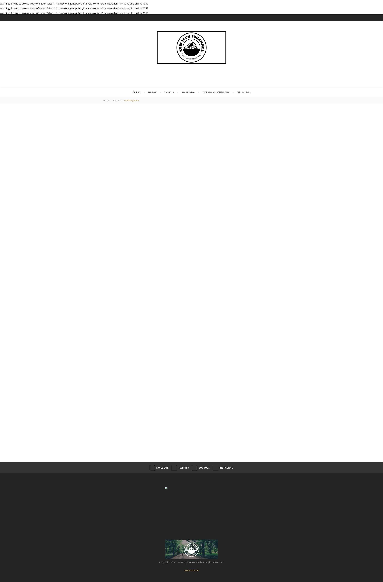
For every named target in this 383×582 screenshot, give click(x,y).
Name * (107, 397)
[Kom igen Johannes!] (191, 47)
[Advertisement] (166, 281)
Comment (108, 353)
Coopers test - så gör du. (260, 213)
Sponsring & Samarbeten (216, 92)
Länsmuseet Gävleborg (139, 256)
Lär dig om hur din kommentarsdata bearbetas (199, 454)
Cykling (116, 100)
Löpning (136, 92)
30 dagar (169, 92)
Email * (106, 409)
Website (107, 420)
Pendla (108, 322)
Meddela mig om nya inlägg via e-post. (123, 442)
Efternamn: (240, 150)
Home (106, 100)
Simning (152, 92)
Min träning (188, 92)
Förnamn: (239, 147)
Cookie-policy (62, 570)
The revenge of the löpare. (261, 205)
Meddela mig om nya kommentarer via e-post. (127, 435)
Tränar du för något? (245, 131)
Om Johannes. (244, 92)
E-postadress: (242, 143)
